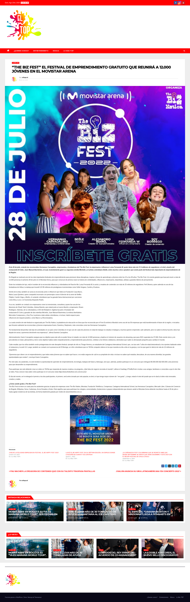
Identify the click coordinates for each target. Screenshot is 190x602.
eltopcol (25, 77)
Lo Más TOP (68, 51)
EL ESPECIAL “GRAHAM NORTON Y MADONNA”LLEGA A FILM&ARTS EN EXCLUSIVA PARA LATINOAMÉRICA (149, 514)
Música (56, 51)
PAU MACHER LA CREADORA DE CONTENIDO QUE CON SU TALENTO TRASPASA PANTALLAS (52, 471)
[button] (184, 51)
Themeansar (37, 597)
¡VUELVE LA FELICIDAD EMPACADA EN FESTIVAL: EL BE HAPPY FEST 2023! (34, 452)
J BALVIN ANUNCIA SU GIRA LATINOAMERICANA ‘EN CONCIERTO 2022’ (148, 471)
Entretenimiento (40, 51)
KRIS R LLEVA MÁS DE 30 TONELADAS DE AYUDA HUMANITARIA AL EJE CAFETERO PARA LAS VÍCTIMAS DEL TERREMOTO (92, 514)
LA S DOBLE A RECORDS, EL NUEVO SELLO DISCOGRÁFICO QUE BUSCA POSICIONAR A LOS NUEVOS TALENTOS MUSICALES (161, 556)
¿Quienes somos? (21, 51)
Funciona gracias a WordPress (14, 597)
